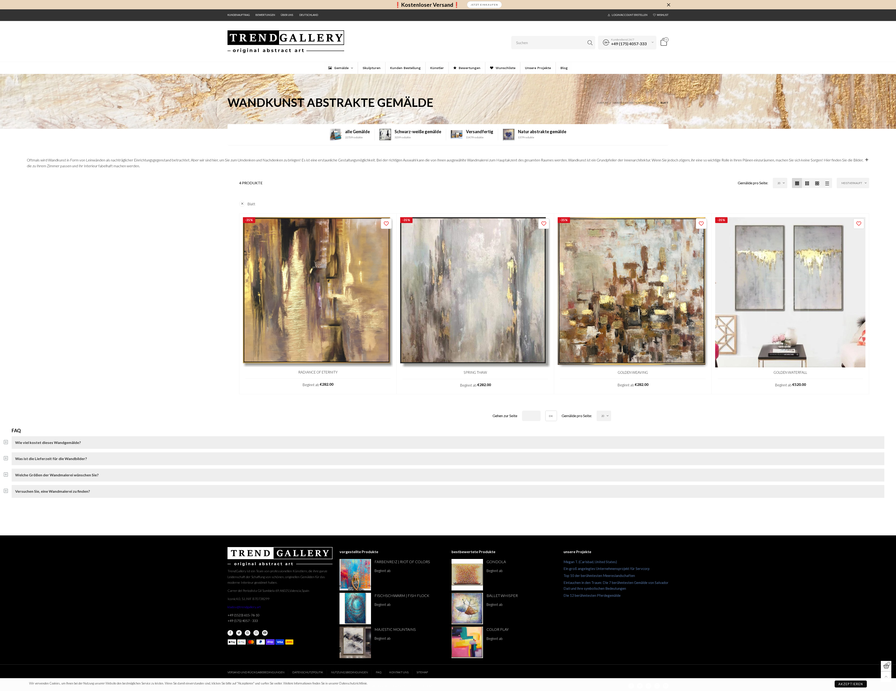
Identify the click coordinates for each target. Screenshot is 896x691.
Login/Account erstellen (630, 14)
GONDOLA (496, 561)
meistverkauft (851, 183)
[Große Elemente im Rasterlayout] (807, 183)
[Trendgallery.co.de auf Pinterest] (247, 633)
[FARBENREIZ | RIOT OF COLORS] (355, 574)
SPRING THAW (475, 372)
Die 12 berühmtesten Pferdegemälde (592, 595)
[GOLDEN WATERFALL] (790, 292)
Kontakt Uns (399, 672)
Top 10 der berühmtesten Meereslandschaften (599, 575)
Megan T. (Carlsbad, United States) (590, 562)
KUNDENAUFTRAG (239, 14)
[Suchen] (590, 42)
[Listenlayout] (827, 183)
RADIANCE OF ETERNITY (318, 372)
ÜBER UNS (287, 14)
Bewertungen (265, 14)
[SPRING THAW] (475, 292)
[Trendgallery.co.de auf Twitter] (239, 633)
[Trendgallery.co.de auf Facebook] (230, 633)
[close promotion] (668, 4)
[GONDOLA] (467, 574)
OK (551, 416)
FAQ (379, 672)
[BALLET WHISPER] (467, 608)
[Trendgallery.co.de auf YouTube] (265, 633)
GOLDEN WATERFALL (790, 372)
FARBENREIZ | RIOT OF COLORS (402, 561)
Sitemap (422, 672)
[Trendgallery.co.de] (286, 41)
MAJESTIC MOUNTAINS (395, 629)
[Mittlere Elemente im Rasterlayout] (797, 183)
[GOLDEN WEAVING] (633, 292)
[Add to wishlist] (386, 223)
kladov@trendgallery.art (244, 607)
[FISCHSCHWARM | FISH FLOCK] (355, 608)
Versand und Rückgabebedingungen (256, 672)
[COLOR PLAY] (467, 642)
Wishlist (662, 14)
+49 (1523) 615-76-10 (243, 615)
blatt (251, 204)
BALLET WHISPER (502, 595)
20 (778, 183)
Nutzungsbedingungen (349, 672)
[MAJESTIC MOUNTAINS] (355, 642)
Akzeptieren (850, 684)
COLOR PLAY (497, 629)
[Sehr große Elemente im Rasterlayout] (817, 183)
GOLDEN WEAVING (633, 372)
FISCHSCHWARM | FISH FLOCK (401, 595)
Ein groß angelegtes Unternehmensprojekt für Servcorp (607, 568)
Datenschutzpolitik (307, 672)
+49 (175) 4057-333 (629, 43)
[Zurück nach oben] (886, 676)
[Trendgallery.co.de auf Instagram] (256, 633)
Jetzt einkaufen (484, 4)
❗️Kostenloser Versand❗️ (427, 5)
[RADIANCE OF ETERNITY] (318, 292)
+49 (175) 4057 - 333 (243, 621)
